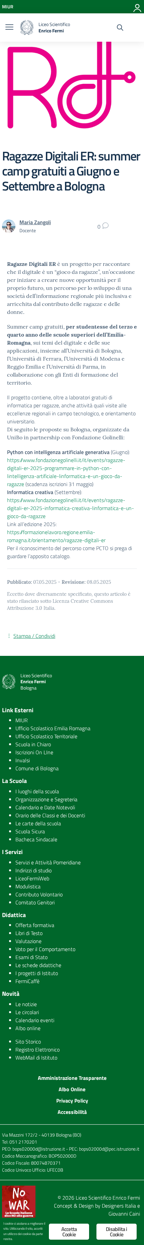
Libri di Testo (29, 933)
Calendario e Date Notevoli (45, 807)
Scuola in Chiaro (33, 744)
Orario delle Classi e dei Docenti (50, 815)
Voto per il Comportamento (45, 949)
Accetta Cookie (69, 1231)
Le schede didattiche (38, 965)
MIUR (21, 720)
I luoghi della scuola (37, 791)
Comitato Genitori (35, 902)
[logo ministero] (26, 27)
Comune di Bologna (37, 768)
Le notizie (26, 1004)
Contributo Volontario (39, 894)
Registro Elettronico (37, 1050)
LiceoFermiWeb (32, 878)
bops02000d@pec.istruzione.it (109, 1148)
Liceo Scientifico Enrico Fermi (108, 1198)
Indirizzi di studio (33, 870)
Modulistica (28, 886)
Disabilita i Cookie (116, 1231)
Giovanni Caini (124, 1214)
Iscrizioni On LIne (34, 752)
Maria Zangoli (35, 222)
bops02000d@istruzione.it (38, 1148)
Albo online (28, 1028)
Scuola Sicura (30, 831)
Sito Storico (28, 1042)
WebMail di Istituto (36, 1058)
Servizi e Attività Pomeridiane (48, 862)
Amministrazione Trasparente (72, 1078)
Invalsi (22, 760)
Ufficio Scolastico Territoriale (46, 736)
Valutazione (28, 941)
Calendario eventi (34, 1020)
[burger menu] (9, 28)
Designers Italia (119, 1206)
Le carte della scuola (38, 823)
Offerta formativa (34, 925)
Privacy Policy (72, 1101)
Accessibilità (72, 1112)
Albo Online (72, 1089)
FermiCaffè (27, 981)
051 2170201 (23, 1141)
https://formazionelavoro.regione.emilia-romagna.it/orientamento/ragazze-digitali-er (56, 536)
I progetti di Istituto (36, 973)
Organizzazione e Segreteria (46, 799)
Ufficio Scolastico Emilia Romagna (52, 728)
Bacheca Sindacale (36, 839)
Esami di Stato (31, 957)
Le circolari (27, 1012)
